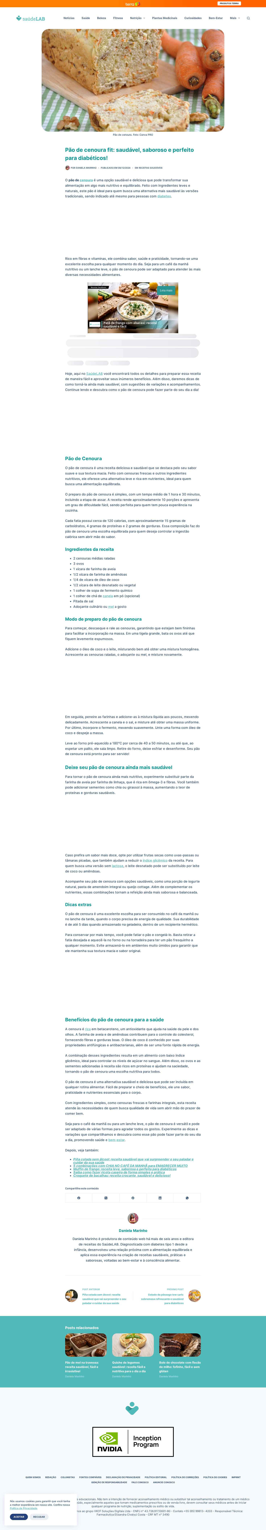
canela (108, 596)
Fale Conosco (140, 1482)
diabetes (164, 196)
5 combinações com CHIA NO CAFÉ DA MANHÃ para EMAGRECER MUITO (130, 1166)
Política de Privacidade (23, 1508)
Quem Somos (33, 1477)
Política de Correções (185, 1477)
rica (88, 1029)
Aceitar (19, 1516)
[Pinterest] (133, 1198)
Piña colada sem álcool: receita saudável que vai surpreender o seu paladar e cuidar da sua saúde (133, 1160)
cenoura (86, 180)
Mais (233, 18)
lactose (117, 866)
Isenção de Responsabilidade (109, 1482)
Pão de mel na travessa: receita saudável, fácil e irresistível (82, 1367)
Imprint (236, 1477)
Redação (50, 1477)
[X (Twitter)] (106, 1198)
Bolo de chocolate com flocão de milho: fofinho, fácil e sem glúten (180, 1367)
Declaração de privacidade (123, 1477)
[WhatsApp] (187, 1198)
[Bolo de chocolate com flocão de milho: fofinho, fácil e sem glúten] (180, 1345)
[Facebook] (78, 1198)
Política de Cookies (215, 1477)
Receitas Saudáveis (150, 167)
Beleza (101, 18)
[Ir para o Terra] (133, 3)
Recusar (39, 1516)
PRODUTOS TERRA (229, 3)
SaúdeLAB (94, 374)
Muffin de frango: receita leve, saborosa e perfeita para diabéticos (125, 1169)
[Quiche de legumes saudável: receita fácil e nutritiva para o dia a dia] (133, 1345)
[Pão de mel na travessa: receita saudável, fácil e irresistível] (86, 1345)
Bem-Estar (216, 18)
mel (111, 607)
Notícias (69, 18)
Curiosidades (193, 18)
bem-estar (116, 1140)
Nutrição (136, 18)
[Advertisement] (133, 229)
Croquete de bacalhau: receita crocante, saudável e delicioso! (122, 1175)
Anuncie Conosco (164, 1482)
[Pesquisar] (248, 18)
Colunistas (68, 1477)
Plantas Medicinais (164, 18)
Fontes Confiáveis (90, 1477)
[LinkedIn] (160, 1198)
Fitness (118, 18)
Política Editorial (156, 1477)
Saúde (86, 18)
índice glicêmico (155, 860)
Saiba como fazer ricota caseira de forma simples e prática (119, 1172)
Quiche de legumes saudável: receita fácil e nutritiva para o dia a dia (129, 1367)
